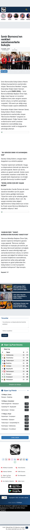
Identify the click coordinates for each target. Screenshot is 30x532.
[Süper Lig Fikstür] (28, 390)
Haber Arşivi (21, 481)
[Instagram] (12, 459)
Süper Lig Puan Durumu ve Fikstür (6, 476)
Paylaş (5, 71)
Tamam (3, 510)
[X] (6, 459)
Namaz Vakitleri (7, 471)
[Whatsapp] (15, 462)
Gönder (4, 335)
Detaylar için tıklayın (15, 384)
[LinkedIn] (15, 459)
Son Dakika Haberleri (8, 481)
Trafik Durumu (21, 471)
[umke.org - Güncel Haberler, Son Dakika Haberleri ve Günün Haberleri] (3, 9)
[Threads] (24, 459)
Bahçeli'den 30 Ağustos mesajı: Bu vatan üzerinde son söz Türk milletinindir (15, 529)
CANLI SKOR (15, 437)
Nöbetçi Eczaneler (8, 467)
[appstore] (15, 486)
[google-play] (15, 491)
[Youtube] (18, 459)
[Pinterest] (9, 459)
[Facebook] (3, 459)
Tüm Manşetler (22, 475)
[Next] (27, 459)
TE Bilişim (19, 502)
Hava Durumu (21, 467)
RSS (5, 497)
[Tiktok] (21, 459)
